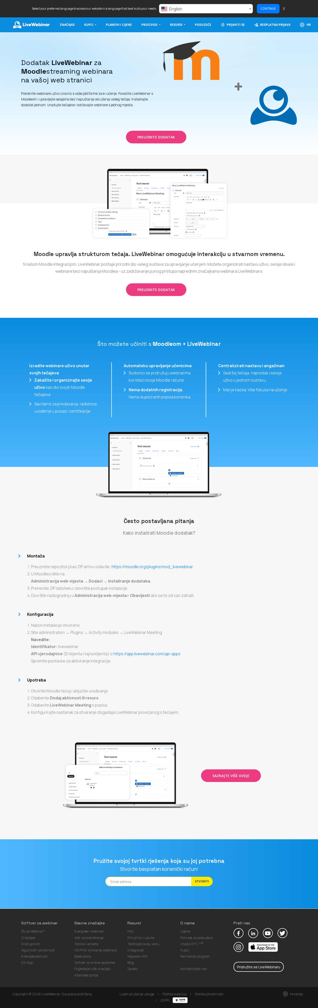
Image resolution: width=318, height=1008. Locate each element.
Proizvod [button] (149, 25)
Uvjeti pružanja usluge (136, 994)
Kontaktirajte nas (193, 968)
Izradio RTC (191, 944)
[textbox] (206, 9)
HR (308, 25)
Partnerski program (195, 956)
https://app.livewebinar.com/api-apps (147, 653)
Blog (130, 962)
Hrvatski (296, 994)
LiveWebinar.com (31, 25)
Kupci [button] (89, 25)
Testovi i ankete (86, 944)
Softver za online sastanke (94, 962)
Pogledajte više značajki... (93, 968)
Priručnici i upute (140, 937)
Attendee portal (86, 975)
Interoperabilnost (34, 956)
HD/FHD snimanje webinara (95, 950)
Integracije (135, 950)
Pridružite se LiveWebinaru (258, 967)
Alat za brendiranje (88, 937)
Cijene (185, 931)
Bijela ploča (82, 956)
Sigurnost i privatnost (38, 950)
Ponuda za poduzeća (196, 937)
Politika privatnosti (209, 994)
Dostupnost (30, 944)
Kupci (184, 950)
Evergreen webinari (89, 931)
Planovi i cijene (119, 25)
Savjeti (132, 968)
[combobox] (206, 8)
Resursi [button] (176, 25)
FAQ (130, 931)
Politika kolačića (174, 994)
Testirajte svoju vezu (143, 944)
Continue (268, 8)
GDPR (165, 1000)
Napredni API (137, 956)
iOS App (27, 962)
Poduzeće (203, 25)
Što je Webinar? (33, 931)
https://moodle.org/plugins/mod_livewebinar (152, 566)
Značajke (67, 25)
